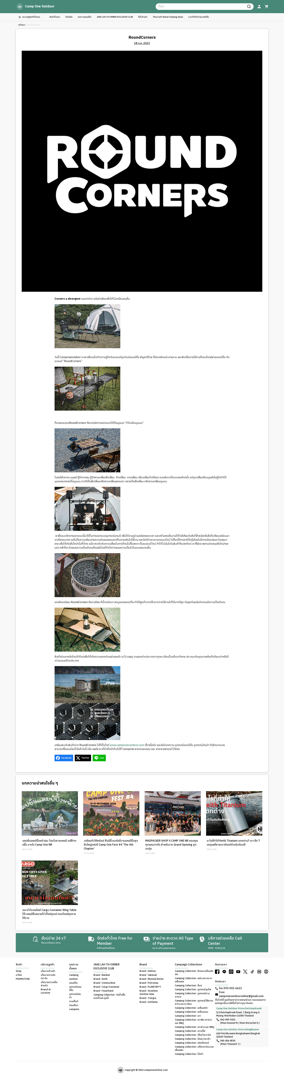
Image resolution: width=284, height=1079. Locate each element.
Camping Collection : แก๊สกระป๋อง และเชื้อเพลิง (194, 1048)
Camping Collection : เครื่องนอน (191, 1012)
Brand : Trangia (148, 998)
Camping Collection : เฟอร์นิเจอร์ (192, 1043)
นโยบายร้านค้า (48, 971)
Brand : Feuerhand (103, 991)
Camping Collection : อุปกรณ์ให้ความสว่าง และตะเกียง (194, 1002)
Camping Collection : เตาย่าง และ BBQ (194, 1027)
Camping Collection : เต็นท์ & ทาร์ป (193, 1035)
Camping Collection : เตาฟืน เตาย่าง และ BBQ (193, 1021)
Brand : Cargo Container (106, 987)
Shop (18, 971)
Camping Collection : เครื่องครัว (191, 1008)
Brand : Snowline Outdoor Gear (149, 992)
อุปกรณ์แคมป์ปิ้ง (75, 988)
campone (74, 1009)
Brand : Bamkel (102, 975)
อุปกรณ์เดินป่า (75, 996)
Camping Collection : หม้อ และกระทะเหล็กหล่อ (193, 980)
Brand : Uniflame (149, 1002)
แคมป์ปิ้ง (73, 983)
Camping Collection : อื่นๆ (188, 985)
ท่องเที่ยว (73, 1005)
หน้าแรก (21, 25)
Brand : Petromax (149, 983)
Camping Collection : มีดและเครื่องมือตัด (194, 973)
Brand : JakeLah (148, 975)
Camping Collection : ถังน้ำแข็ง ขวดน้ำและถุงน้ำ (109, 996)
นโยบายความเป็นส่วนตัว (49, 984)
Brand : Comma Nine (104, 983)
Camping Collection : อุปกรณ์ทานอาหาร (192, 995)
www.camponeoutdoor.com (127, 745)
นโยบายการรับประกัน (48, 976)
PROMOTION (23, 979)
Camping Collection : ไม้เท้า (189, 1054)
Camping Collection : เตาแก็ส (190, 1031)
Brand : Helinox (148, 971)
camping (74, 975)
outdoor (73, 979)
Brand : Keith (100, 979)
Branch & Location (46, 991)
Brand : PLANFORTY (150, 987)
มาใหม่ (19, 975)
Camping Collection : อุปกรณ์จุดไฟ (193, 989)
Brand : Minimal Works (152, 979)
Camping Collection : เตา (188, 1016)
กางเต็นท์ (73, 1001)
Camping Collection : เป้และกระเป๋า (193, 1039)
